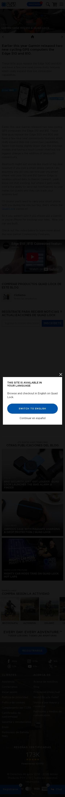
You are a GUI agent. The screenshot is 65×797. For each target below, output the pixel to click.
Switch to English (32, 408)
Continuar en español (33, 418)
